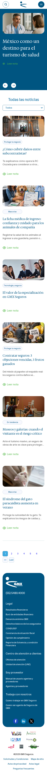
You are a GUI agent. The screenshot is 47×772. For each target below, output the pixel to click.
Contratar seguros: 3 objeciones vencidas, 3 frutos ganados (23, 359)
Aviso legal (34, 764)
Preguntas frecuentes (23, 768)
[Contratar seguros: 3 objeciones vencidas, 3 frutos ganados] (23, 332)
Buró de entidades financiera (19, 614)
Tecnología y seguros (13, 285)
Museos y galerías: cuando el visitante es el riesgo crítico (23, 431)
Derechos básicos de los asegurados (23, 623)
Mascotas (12, 211)
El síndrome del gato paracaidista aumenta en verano (20, 503)
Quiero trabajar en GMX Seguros (21, 700)
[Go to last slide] (5, 85)
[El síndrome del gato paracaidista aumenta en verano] (23, 476)
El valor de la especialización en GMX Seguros (23, 295)
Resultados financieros (17, 609)
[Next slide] (13, 85)
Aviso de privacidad (17, 764)
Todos (8, 107)
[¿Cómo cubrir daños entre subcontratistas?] (23, 126)
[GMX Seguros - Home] (14, 582)
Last (11, 560)
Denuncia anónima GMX (17, 619)
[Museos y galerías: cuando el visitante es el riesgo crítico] (23, 406)
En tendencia (12, 422)
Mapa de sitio (37, 759)
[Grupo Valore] (31, 733)
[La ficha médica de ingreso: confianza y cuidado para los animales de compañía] (23, 196)
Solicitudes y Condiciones (15, 759)
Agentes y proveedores (17, 686)
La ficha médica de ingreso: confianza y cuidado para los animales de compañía (23, 223)
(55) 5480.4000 (15, 593)
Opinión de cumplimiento (18, 638)
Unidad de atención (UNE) (18, 664)
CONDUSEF (11, 628)
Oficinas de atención (15, 659)
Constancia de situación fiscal (20, 633)
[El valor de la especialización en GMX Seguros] (23, 269)
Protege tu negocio (12, 142)
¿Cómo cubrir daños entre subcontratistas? (22, 151)
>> (5, 560)
